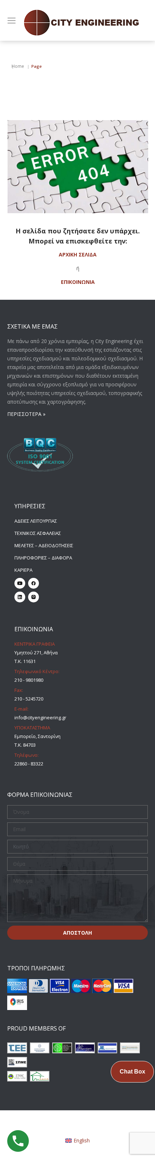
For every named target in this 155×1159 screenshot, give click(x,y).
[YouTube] (19, 583)
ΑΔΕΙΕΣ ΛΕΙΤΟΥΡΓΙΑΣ (35, 521)
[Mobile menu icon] (11, 20)
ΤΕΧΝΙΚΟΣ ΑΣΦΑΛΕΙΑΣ (37, 533)
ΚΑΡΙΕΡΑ (23, 570)
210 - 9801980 (28, 680)
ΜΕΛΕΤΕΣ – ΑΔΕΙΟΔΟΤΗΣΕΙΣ (43, 545)
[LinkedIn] (19, 597)
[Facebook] (33, 583)
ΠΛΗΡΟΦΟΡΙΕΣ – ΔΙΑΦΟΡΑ (43, 557)
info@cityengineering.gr (40, 717)
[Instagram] (33, 597)
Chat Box (132, 1071)
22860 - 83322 (28, 763)
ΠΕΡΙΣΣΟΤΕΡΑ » (26, 414)
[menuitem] (78, 1140)
